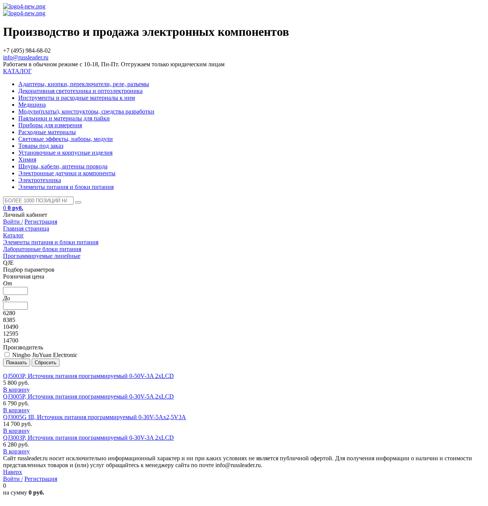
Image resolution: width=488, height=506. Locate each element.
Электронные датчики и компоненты (67, 173)
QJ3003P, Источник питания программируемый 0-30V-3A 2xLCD (88, 437)
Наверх (12, 472)
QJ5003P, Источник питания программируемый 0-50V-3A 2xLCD (88, 376)
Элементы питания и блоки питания (66, 187)
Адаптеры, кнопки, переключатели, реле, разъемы (83, 84)
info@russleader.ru (25, 57)
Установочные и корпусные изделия (65, 152)
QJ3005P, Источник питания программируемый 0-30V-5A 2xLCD (88, 396)
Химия (27, 159)
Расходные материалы (47, 132)
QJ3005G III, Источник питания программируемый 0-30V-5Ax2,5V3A (94, 417)
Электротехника (39, 180)
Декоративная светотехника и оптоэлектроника (80, 91)
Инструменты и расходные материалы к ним (76, 97)
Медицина (32, 104)
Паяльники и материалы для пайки (64, 118)
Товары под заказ (40, 146)
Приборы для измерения (50, 125)
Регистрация (40, 221)
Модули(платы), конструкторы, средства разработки (86, 111)
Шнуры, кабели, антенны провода (63, 166)
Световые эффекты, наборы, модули (65, 139)
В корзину (16, 389)
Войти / (13, 221)
